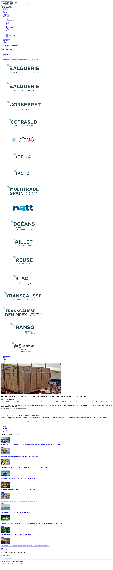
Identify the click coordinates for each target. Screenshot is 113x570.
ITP (6, 24)
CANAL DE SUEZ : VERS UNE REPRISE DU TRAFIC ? (16, 512)
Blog (4, 41)
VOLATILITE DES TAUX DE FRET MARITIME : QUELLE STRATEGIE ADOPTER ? (25, 546)
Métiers (12, 399)
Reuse (7, 31)
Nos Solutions (6, 15)
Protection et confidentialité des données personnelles (11, 563)
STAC (7, 33)
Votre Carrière (6, 40)
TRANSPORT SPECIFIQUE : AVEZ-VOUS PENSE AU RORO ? (18, 478)
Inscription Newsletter (5, 555)
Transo (7, 36)
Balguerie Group (6, 14)
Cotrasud (7, 22)
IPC (6, 26)
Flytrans (7, 23)
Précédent (5, 430)
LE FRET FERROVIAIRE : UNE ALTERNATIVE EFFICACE (18, 489)
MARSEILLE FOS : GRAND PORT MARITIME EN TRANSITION (19, 501)
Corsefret (8, 21)
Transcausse (8, 34)
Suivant (4, 431)
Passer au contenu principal (6, 1)
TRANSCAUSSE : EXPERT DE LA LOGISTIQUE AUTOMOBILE (19, 456)
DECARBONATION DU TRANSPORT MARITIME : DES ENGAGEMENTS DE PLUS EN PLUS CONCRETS (31, 523)
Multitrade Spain (9, 27)
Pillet (7, 30)
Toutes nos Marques (10, 17)
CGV (2, 562)
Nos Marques (6, 16)
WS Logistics (8, 37)
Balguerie (8, 19)
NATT (7, 28)
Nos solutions (6, 55)
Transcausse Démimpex (11, 35)
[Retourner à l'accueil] (17, 4)
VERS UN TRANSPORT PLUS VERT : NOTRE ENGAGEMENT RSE (20, 534)
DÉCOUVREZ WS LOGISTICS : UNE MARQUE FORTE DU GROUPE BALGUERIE (24, 467)
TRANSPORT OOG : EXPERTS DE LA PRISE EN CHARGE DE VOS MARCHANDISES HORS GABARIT (30, 445)
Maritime (5, 428)
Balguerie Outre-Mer (10, 20)
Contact (4, 42)
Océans (7, 29)
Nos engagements (6, 39)
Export (4, 426)
